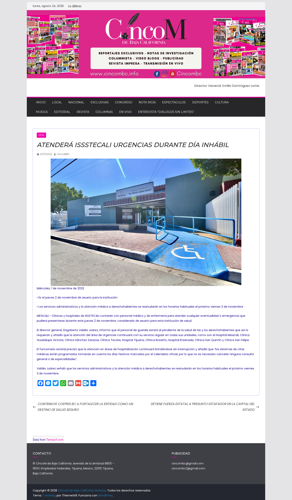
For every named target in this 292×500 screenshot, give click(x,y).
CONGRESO (123, 102)
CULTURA (222, 102)
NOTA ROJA (147, 102)
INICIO (41, 102)
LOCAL (57, 102)
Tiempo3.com (54, 439)
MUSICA (42, 112)
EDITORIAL (62, 112)
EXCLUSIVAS (100, 102)
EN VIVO (125, 112)
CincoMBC (63, 154)
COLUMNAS (104, 112)
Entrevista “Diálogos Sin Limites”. (166, 112)
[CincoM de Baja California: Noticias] (146, 13)
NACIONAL (76, 102)
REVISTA (83, 112)
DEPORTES (200, 102)
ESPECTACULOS (174, 102)
